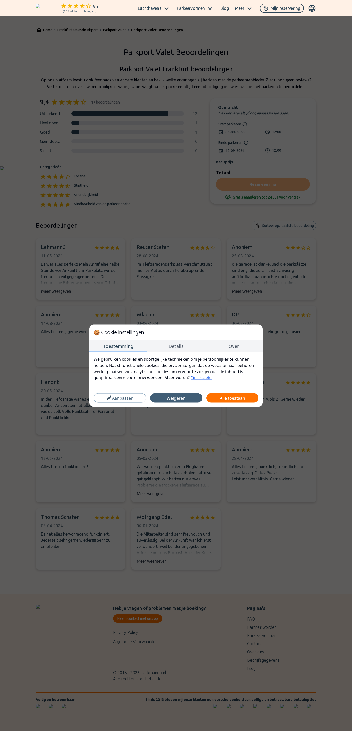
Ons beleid (201, 377)
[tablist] (176, 346)
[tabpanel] (176, 368)
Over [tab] (234, 346)
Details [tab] (176, 346)
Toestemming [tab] (118, 346)
